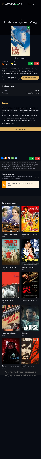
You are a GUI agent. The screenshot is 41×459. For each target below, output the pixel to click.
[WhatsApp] (12, 158)
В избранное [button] (12, 77)
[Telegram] (16, 158)
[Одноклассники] (5, 158)
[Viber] (9, 158)
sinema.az (13, 4)
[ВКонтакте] (2, 158)
